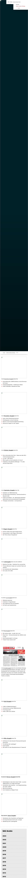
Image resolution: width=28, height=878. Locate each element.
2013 (4, 873)
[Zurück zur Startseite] (1, 352)
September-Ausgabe (9, 490)
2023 (19, 8)
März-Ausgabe (8, 738)
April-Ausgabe (7, 701)
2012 (4, 876)
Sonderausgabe (7, 668)
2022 (4, 839)
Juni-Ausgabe (9, 597)
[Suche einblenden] (22, 2)
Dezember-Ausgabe (8, 379)
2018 (4, 854)
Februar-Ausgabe (11, 776)
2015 (4, 865)
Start (4, 352)
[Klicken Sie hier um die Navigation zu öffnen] (26, 2)
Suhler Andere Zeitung (20, 6)
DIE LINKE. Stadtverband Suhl (14, 2)
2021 (4, 843)
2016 (4, 862)
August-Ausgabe (8, 529)
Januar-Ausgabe (12, 815)
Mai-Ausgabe (7, 630)
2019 (4, 851)
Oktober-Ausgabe (8, 450)
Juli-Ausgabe (7, 561)
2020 (4, 847)
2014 (4, 869)
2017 (4, 858)
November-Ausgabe (9, 415)
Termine (17, 4)
